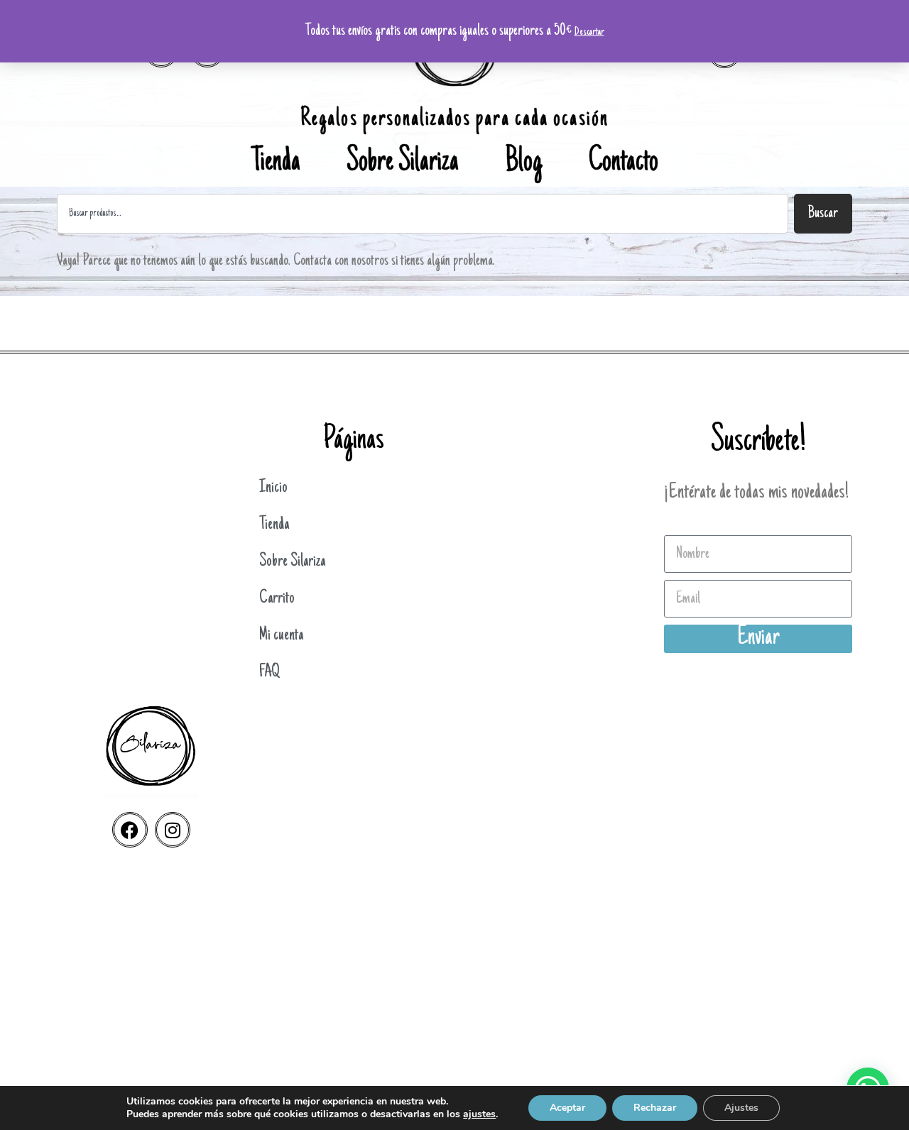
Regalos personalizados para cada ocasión (454, 119)
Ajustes (741, 1107)
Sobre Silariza (403, 163)
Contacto (623, 163)
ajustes (479, 1114)
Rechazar (654, 1107)
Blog (524, 163)
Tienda (275, 163)
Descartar (589, 32)
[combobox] (422, 214)
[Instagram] (172, 830)
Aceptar (567, 1107)
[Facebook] (130, 830)
